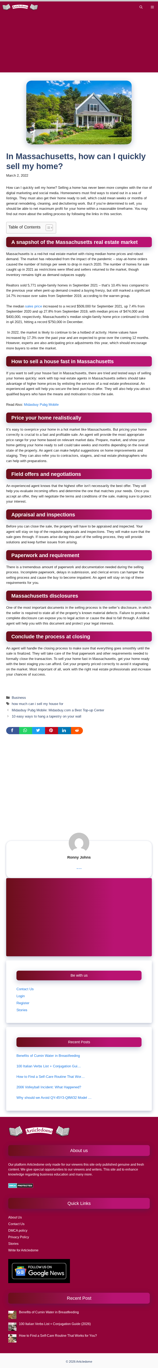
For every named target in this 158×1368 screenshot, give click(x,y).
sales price (33, 306)
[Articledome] (20, 7)
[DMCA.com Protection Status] (20, 1187)
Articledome (35, 1164)
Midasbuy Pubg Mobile (41, 405)
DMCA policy (17, 1230)
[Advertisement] (79, 43)
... (79, 866)
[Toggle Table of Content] (47, 227)
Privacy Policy (18, 1237)
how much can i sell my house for (37, 704)
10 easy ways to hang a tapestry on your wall (46, 716)
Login (20, 996)
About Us (15, 1217)
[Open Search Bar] (141, 7)
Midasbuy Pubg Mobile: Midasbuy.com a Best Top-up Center (58, 710)
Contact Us (25, 989)
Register (22, 1003)
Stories (21, 1010)
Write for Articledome (23, 1250)
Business (19, 698)
